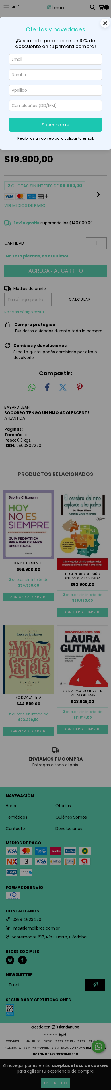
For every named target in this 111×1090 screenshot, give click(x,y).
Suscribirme (55, 124)
